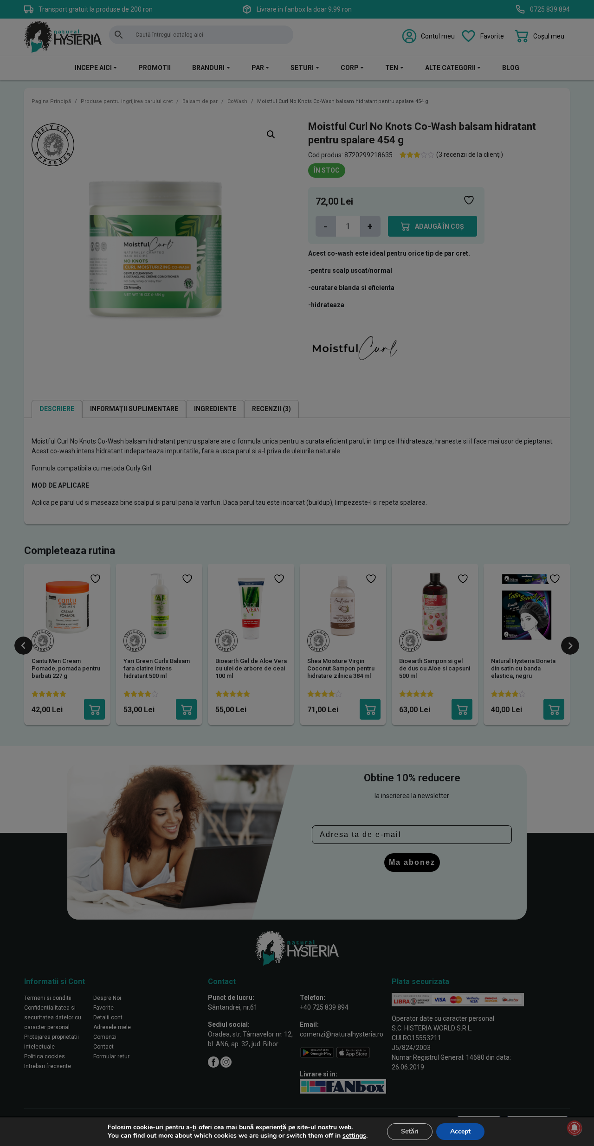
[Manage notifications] (574, 1127)
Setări (410, 1131)
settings (354, 1136)
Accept (460, 1131)
